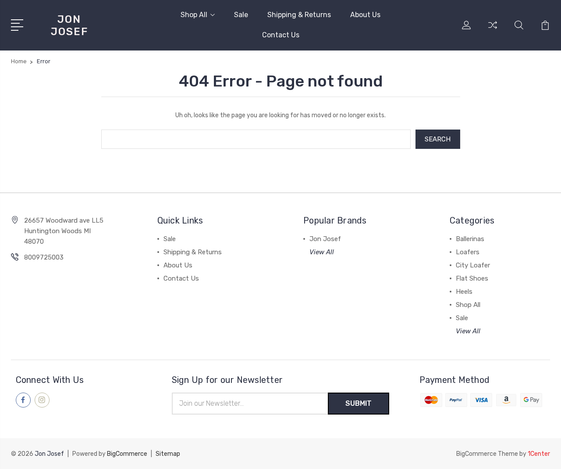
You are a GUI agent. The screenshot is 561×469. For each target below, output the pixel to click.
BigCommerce (127, 454)
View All (321, 252)
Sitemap (168, 454)
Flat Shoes (472, 278)
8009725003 (44, 257)
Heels (464, 292)
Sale (241, 15)
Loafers (467, 252)
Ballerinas (470, 239)
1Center (539, 454)
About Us (365, 15)
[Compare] (492, 30)
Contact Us (280, 35)
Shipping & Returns (299, 15)
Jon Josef (325, 239)
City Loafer (473, 265)
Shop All (194, 15)
